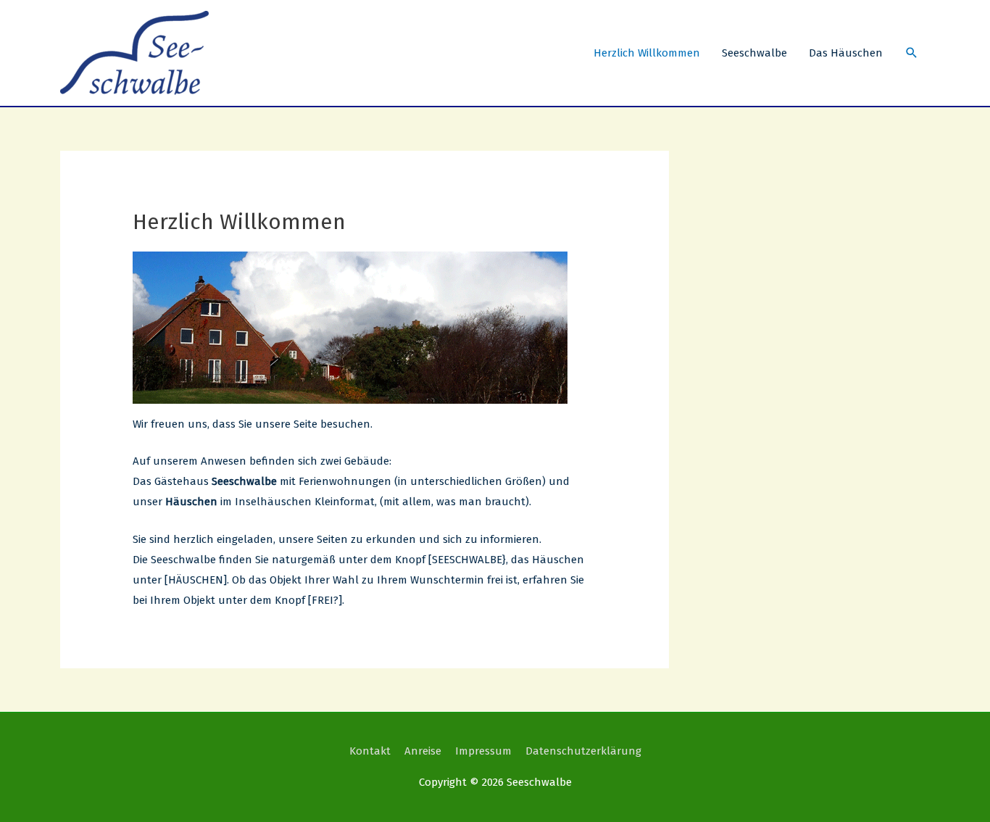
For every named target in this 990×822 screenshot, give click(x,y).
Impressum (483, 750)
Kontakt (370, 750)
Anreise (422, 750)
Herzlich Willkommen (647, 52)
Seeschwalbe (754, 52)
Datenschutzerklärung (583, 750)
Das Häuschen (846, 52)
